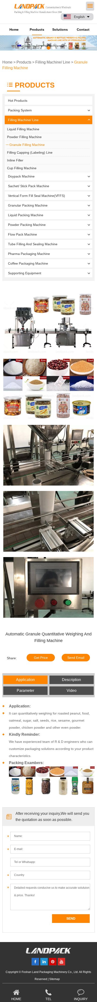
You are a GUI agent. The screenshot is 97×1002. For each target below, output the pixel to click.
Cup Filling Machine (21, 168)
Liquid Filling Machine (23, 129)
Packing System (20, 110)
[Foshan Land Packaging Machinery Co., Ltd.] (48, 952)
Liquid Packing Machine (25, 215)
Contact (83, 29)
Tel (48, 999)
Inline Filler (15, 160)
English (79, 17)
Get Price (41, 658)
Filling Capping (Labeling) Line (30, 152)
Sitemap (54, 979)
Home (14, 29)
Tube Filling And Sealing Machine (32, 244)
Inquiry (81, 999)
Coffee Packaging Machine (28, 263)
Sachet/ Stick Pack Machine (28, 186)
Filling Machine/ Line (52, 62)
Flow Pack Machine (22, 234)
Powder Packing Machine (27, 225)
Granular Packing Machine (28, 205)
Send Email (75, 658)
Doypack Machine (21, 176)
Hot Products (17, 100)
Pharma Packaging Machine (29, 254)
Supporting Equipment (24, 273)
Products (37, 29)
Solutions (60, 29)
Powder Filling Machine (24, 137)
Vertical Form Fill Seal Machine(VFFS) (36, 196)
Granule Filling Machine (27, 145)
